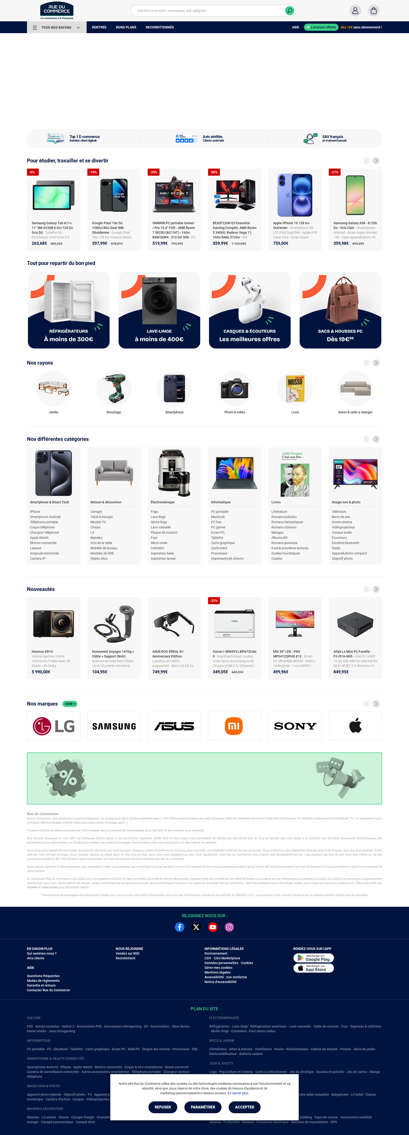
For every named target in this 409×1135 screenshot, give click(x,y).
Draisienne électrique (272, 1122)
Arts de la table (101, 543)
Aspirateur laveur (163, 558)
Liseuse (35, 548)
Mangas (277, 532)
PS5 (30, 1026)
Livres (276, 502)
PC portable (219, 512)
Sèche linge (159, 522)
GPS (333, 1122)
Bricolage (114, 412)
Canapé (96, 512)
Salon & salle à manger (355, 412)
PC (49, 1049)
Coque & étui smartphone (143, 1067)
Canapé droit (85, 1122)
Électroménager (163, 502)
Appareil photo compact (349, 553)
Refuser (163, 1107)
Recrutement (125, 958)
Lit (92, 532)
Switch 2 (68, 1026)
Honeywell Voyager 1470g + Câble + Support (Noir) (113, 654)
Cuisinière (239, 1031)
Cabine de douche (324, 1049)
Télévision (339, 512)
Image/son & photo (346, 502)
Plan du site (204, 1008)
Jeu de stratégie (301, 1072)
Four (154, 538)
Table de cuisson (326, 1026)
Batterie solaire (251, 1054)
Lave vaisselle (161, 527)
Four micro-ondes (262, 1031)
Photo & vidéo (234, 412)
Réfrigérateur (219, 1026)
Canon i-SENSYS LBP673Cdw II (234, 654)
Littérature (279, 512)
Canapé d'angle (82, 1117)
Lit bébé (357, 1094)
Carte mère (219, 548)
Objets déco (99, 558)
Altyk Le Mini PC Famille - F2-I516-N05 (352, 654)
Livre (295, 412)
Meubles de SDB (102, 553)
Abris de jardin (364, 1049)
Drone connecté (177, 1067)
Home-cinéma (342, 522)
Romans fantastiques (287, 522)
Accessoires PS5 (89, 1026)
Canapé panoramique (57, 1122)
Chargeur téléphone (44, 532)
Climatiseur (218, 1049)
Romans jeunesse (284, 543)
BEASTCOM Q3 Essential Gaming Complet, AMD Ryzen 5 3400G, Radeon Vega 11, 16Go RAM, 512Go (235, 230)
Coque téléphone (42, 527)
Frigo (154, 512)
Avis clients (35, 958)
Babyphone (339, 1094)
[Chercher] (289, 10)
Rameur (248, 1122)
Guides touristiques (285, 553)
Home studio (36, 1031)
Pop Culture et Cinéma (236, 1072)
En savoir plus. (238, 1093)
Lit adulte (49, 1117)
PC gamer (218, 527)
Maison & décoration (105, 502)
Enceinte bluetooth (345, 543)
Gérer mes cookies (218, 968)
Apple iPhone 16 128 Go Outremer (291, 225)
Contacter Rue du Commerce (48, 990)
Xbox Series (181, 1026)
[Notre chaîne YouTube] (213, 927)
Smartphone (174, 412)
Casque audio (342, 532)
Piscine (345, 1049)
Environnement (215, 953)
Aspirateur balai (162, 553)
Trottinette (231, 1122)
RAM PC (134, 1049)
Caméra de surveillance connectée (53, 1072)
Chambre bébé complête (310, 1094)
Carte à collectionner (271, 1072)
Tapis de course (326, 1117)
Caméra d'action (58, 1099)
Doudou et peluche (330, 1072)
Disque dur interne (156, 1049)
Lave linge (158, 517)
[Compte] (355, 10)
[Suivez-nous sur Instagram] (229, 927)
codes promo (49, 887)
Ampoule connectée (44, 553)
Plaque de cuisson (164, 532)
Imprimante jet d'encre (227, 558)
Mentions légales (217, 972)
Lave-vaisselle (300, 1026)
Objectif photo (342, 558)
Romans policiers (284, 517)
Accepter (244, 1107)
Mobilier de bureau (103, 548)
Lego (213, 1072)
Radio (336, 548)
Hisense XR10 (42, 651)
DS (146, 1026)
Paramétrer (203, 1107)
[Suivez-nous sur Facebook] (179, 927)
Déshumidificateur (223, 1054)
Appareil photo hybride (44, 1094)
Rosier (279, 1049)
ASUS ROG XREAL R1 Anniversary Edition (168, 654)
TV (90, 1094)
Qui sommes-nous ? (42, 953)
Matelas (96, 538)
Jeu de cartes (357, 1072)
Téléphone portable (44, 522)
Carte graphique (223, 543)
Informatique (221, 502)
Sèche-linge (220, 1031)
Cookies (247, 963)
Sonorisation (159, 1026)
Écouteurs (339, 538)
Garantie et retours (41, 985)
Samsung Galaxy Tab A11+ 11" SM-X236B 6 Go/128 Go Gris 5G (52, 227)
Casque (78, 1099)
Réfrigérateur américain (268, 1026)
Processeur (219, 553)
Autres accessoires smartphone (105, 1072)
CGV (207, 958)
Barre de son (341, 517)
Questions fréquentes (43, 976)
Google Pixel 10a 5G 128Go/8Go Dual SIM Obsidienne (108, 227)
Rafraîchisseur (297, 1049)
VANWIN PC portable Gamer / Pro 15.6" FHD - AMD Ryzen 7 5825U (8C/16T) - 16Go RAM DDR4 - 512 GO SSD (173, 230)
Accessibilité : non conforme (225, 977)
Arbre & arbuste (241, 1049)
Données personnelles (221, 963)
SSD (195, 1049)
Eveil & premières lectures (289, 548)
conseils (32, 887)
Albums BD (279, 538)
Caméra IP (37, 558)
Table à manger (101, 517)
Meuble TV (98, 522)
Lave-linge (240, 1026)
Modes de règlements (43, 981)
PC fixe (216, 522)
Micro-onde (159, 543)
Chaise (95, 527)
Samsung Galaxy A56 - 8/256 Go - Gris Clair (355, 225)
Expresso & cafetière (365, 1026)
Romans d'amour (284, 527)
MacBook (61, 1049)
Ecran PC (218, 532)
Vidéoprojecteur (343, 527)
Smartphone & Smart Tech (49, 502)
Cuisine (276, 558)
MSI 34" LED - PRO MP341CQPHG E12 (287, 654)
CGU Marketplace (227, 958)
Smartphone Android (45, 517)
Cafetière (157, 548)
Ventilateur (263, 1049)
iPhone (35, 512)
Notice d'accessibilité (220, 982)
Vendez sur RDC (128, 953)
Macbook (218, 517)
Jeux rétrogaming (62, 1031)
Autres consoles (47, 1026)
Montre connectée (43, 543)
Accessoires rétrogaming (123, 1026)
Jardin (53, 412)
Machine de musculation (309, 1122)
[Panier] (373, 10)
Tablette (217, 538)
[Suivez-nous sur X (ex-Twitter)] (196, 927)
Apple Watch (39, 538)
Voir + (70, 704)
